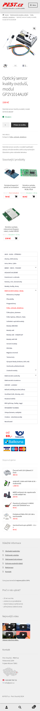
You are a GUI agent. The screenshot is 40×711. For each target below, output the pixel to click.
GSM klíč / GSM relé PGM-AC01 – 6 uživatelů (25, 482)
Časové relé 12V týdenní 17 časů (23, 471)
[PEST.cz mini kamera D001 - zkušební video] (9, 635)
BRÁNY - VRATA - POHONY (13, 268)
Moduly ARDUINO (12, 326)
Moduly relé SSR (12, 339)
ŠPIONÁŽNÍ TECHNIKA (12, 408)
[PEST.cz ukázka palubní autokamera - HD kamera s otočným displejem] (23, 627)
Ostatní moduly (12, 344)
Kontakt (8, 572)
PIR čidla (9, 348)
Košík (31, 705)
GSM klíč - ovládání (11, 385)
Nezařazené (8, 421)
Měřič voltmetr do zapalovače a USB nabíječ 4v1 (24, 493)
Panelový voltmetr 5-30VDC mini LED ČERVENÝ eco (23, 504)
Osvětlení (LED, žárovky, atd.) (14, 394)
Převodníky (10, 299)
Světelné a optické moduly (15, 321)
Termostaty (10, 357)
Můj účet (6, 707)
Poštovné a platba (12, 555)
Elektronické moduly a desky (19, 15)
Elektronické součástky (12, 376)
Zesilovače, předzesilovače (15, 366)
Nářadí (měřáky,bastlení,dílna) (15, 389)
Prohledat (20, 707)
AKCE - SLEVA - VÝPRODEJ (13, 254)
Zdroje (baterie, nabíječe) (13, 412)
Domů (7, 15)
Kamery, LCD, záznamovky (13, 282)
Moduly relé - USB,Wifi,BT (15, 335)
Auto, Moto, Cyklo (10, 263)
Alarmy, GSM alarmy (11, 259)
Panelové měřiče (10, 399)
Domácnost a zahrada (12, 277)
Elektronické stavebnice (12, 380)
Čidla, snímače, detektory (17, 137)
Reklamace (9, 567)
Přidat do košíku (20, 125)
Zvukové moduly (12, 370)
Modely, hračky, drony (12, 286)
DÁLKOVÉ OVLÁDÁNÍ (11, 273)
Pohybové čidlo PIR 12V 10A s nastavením (24, 515)
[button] (34, 28)
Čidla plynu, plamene (13, 312)
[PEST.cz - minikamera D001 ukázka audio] (23, 635)
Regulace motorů (12, 353)
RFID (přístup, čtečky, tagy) (14, 403)
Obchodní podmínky (12, 551)
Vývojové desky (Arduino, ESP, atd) (18, 362)
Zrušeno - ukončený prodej (13, 417)
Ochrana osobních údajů (14, 563)
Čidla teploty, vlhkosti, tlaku (16, 317)
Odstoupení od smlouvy (13, 559)
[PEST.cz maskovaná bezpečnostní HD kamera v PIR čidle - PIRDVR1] (9, 627)
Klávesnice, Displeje (13, 295)
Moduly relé (10, 330)
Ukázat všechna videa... (10, 640)
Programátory (11, 303)
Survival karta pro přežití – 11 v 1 (24, 526)
